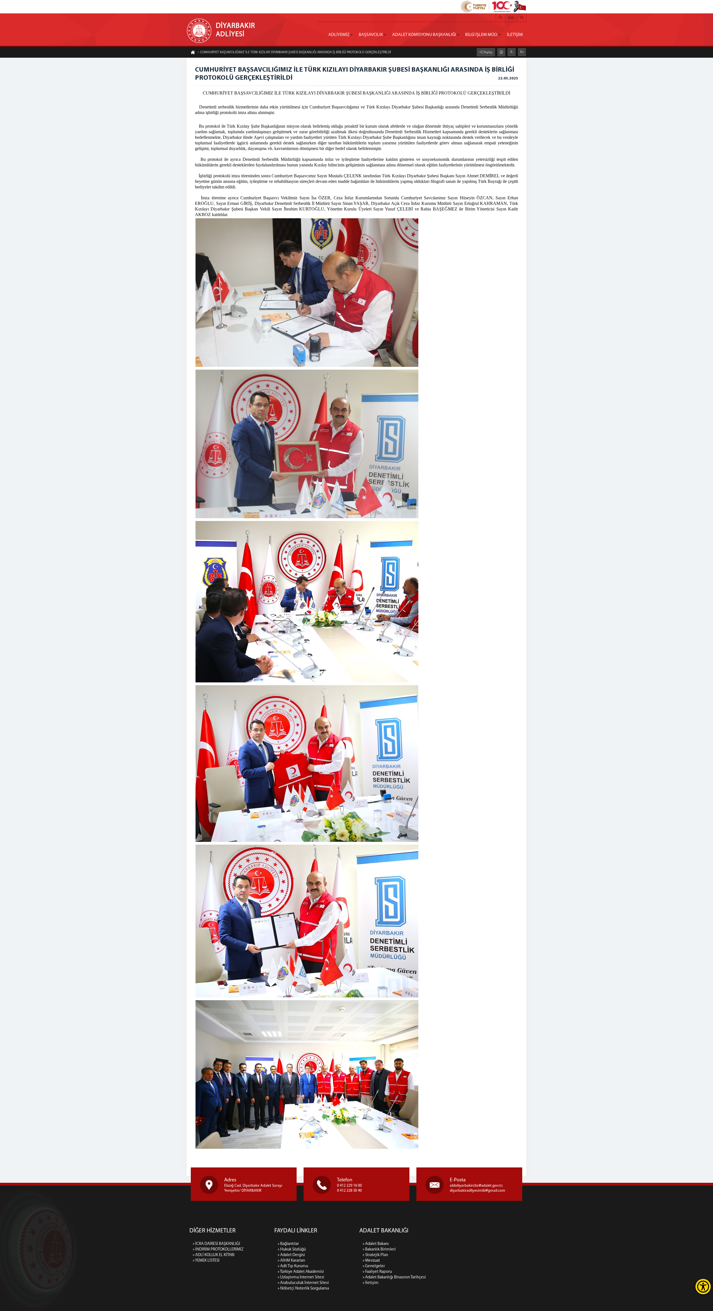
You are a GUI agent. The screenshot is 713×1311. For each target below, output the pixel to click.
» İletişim (371, 1283)
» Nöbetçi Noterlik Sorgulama (303, 1288)
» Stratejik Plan (375, 1255)
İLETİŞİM (515, 35)
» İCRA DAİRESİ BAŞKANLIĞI (216, 1244)
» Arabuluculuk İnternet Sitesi (303, 1283)
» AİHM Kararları (291, 1261)
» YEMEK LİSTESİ (206, 1261)
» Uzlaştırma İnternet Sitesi (301, 1277)
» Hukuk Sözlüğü (292, 1249)
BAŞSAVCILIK (371, 35)
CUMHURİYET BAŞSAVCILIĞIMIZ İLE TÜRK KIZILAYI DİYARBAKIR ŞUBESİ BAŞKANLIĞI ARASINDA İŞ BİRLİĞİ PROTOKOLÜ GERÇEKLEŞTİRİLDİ (295, 52)
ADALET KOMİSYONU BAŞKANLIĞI (424, 35)
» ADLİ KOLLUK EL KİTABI (214, 1255)
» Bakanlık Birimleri (379, 1249)
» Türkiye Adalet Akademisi (301, 1272)
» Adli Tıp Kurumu (293, 1266)
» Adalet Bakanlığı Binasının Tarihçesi (394, 1277)
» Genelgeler (374, 1266)
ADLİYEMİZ (339, 35)
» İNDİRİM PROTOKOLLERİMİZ (218, 1249)
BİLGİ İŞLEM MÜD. (481, 35)
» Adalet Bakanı (376, 1244)
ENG (511, 18)
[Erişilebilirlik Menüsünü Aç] (703, 1286)
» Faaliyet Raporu (377, 1272)
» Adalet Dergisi (291, 1255)
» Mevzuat (371, 1261)
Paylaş (487, 52)
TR (521, 18)
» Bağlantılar (288, 1244)
